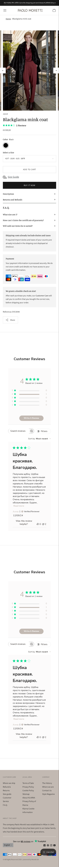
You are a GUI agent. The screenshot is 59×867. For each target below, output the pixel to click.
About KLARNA (28, 797)
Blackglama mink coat (21, 18)
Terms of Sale (28, 783)
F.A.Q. (5, 805)
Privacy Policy (28, 787)
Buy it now (29, 185)
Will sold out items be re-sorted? (18, 226)
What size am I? (10, 214)
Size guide (7, 794)
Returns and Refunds (12, 199)
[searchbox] (18, 431)
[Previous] (3, 70)
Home (8, 18)
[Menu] (5, 10)
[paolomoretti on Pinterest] (48, 845)
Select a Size (8, 152)
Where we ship (9, 783)
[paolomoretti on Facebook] (45, 845)
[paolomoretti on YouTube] (54, 845)
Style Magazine (48, 794)
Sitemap (26, 794)
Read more (18, 506)
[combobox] (39, 438)
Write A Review (31, 418)
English (7, 845)
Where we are (48, 787)
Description (8, 193)
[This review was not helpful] (43, 524)
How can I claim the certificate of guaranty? (23, 220)
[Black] (6, 145)
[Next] (56, 70)
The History (47, 783)
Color (5, 139)
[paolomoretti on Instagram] (51, 845)
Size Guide (13, 177)
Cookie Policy (28, 790)
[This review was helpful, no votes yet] (38, 524)
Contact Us (47, 790)
